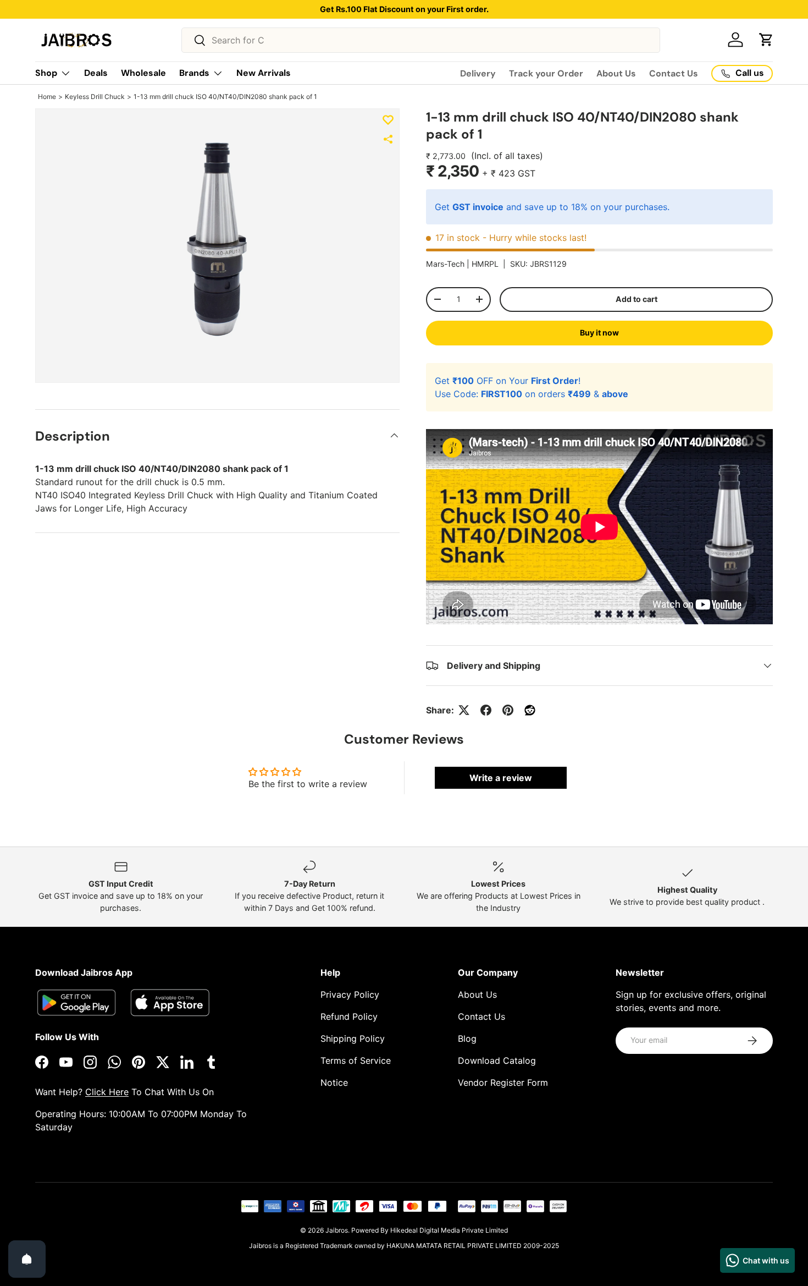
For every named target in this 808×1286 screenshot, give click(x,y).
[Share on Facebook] (486, 710)
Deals (96, 73)
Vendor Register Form (503, 1082)
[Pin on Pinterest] (508, 710)
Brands (194, 73)
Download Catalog (497, 1060)
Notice (334, 1082)
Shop (46, 73)
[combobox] (420, 40)
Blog (467, 1038)
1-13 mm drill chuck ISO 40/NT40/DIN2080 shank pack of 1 (225, 96)
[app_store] (76, 1002)
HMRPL (485, 263)
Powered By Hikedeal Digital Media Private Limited (429, 1230)
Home (47, 96)
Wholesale (143, 73)
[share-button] (388, 139)
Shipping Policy (352, 1038)
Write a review (500, 777)
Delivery (478, 73)
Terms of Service (355, 1060)
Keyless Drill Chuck (95, 96)
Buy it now (599, 332)
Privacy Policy (349, 994)
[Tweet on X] (464, 710)
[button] (766, 40)
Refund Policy (349, 1016)
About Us (616, 73)
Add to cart (636, 299)
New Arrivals (263, 73)
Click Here (107, 1091)
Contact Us (673, 73)
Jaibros (336, 1230)
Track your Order (546, 73)
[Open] (27, 1259)
